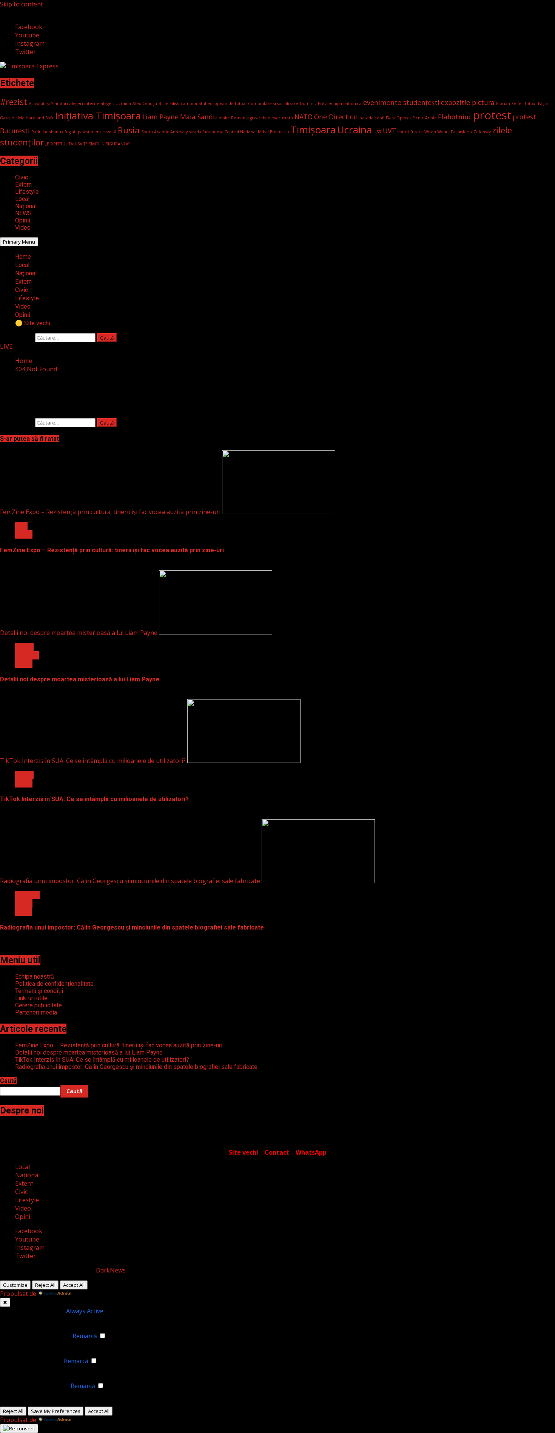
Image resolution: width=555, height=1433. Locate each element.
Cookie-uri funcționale (39, 1336)
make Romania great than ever (250, 117)
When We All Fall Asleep (448, 131)
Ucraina (354, 129)
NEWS (23, 213)
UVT (389, 130)
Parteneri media (36, 1012)
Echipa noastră (34, 976)
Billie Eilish (169, 103)
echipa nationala (345, 103)
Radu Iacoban (45, 131)
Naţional (26, 206)
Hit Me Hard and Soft (32, 117)
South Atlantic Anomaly (164, 131)
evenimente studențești (401, 102)
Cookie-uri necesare (36, 1311)
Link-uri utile (31, 998)
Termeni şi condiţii (39, 990)
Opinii (22, 220)
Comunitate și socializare (273, 103)
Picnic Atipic (424, 117)
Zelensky (482, 131)
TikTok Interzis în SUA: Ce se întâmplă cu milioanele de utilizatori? (93, 761)
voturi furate (410, 131)
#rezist (13, 102)
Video (23, 227)
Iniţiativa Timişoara (98, 115)
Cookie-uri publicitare (38, 1386)
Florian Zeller (509, 103)
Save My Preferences (55, 1411)
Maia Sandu (198, 116)
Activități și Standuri (48, 103)
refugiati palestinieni (80, 131)
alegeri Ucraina (116, 103)
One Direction (336, 116)
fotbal (530, 103)
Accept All (74, 1285)
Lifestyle (27, 191)
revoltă (109, 131)
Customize (15, 1285)
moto (287, 117)
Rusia (129, 130)
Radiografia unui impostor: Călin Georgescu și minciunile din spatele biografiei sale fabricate (130, 881)
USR (377, 131)
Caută (8, 1080)
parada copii (371, 117)
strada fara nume (206, 131)
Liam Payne (160, 116)
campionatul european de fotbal (214, 103)
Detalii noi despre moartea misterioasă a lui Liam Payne (78, 632)
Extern (23, 184)
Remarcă (84, 1336)
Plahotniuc (455, 116)
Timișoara (313, 129)
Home (23, 256)
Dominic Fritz (313, 103)
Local (22, 198)
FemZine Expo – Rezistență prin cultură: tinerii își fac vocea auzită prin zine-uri (110, 512)
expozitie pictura (468, 102)
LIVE (6, 346)
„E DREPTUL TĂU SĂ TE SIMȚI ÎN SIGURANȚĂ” (87, 144)
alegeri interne (84, 103)
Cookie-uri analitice (35, 1361)
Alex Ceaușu (145, 103)
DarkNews (111, 1270)
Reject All (45, 1285)
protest (492, 115)
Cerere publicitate (38, 1005)
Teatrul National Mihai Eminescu (257, 131)
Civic (21, 177)
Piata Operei (398, 117)
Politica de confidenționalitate (54, 983)
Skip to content (21, 4)
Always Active (84, 1311)
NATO (303, 116)
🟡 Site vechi (32, 323)
